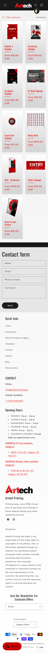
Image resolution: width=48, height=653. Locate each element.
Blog (7, 362)
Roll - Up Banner (12, 180)
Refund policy (11, 368)
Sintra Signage (34, 180)
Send (10, 305)
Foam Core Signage (9, 137)
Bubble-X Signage (9, 47)
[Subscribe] (40, 607)
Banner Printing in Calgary (17, 338)
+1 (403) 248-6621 (14, 401)
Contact (9, 350)
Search (8, 356)
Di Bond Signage (35, 91)
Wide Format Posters (10, 223)
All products (10, 332)
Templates (10, 344)
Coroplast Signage (9, 92)
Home (8, 326)
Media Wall (33, 135)
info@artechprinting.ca (16, 390)
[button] (5, 5)
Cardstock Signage (32, 47)
